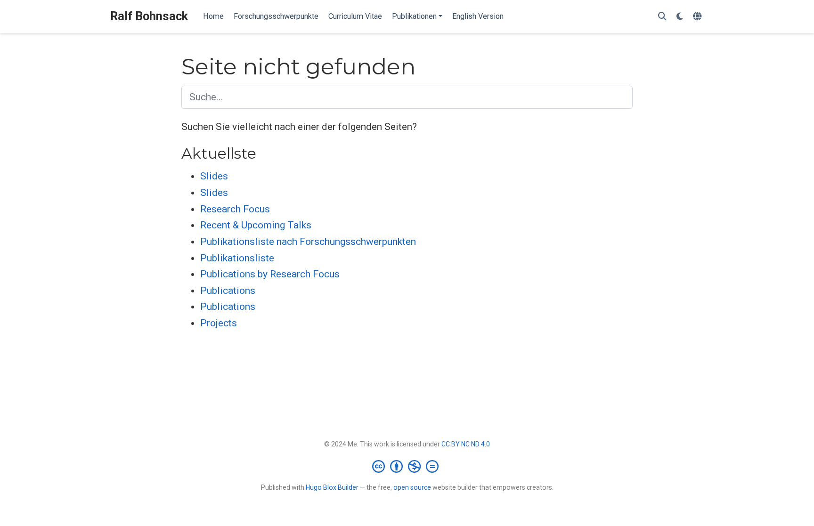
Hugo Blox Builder (332, 487)
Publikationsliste (237, 258)
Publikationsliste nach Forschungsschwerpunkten (308, 241)
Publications (227, 290)
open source (412, 487)
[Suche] (662, 16)
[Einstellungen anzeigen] (679, 16)
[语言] (698, 16)
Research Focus (235, 209)
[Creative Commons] (407, 466)
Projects (218, 323)
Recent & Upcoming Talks (255, 225)
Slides (214, 176)
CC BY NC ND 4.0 (465, 444)
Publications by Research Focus (270, 274)
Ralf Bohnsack (149, 16)
